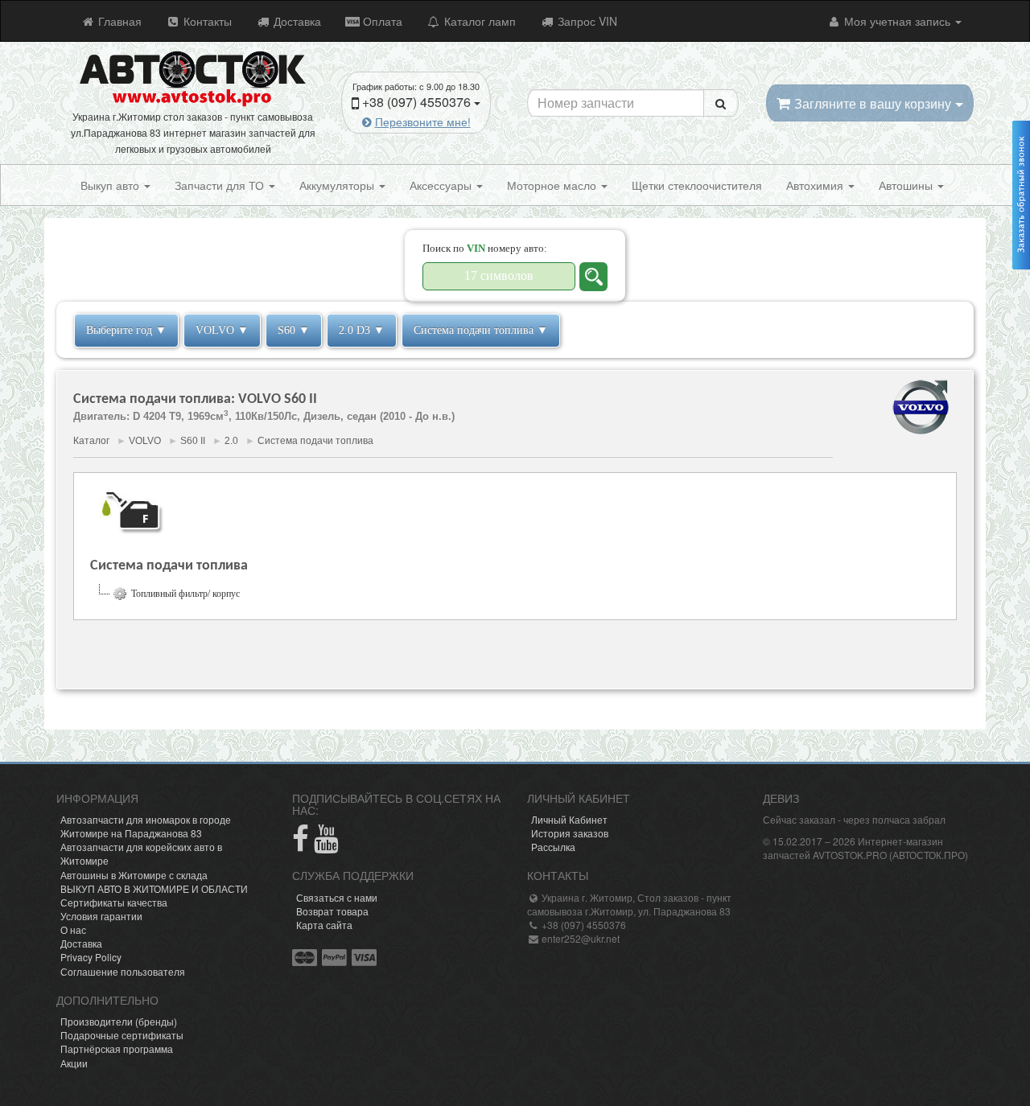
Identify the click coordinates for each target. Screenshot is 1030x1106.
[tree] (515, 593)
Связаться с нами (336, 897)
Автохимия (816, 185)
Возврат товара (332, 911)
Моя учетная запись (897, 21)
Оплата (381, 21)
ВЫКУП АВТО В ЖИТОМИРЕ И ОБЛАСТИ (154, 888)
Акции (74, 1063)
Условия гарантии (101, 916)
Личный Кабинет (569, 819)
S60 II (192, 440)
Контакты (206, 21)
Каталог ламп (478, 21)
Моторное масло (553, 185)
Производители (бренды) (118, 1021)
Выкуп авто (111, 185)
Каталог (91, 440)
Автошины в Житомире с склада (134, 875)
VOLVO (145, 440)
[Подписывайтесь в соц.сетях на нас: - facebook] (300, 845)
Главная (118, 21)
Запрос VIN (585, 21)
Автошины (907, 185)
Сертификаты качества (113, 902)
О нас (73, 929)
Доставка (295, 21)
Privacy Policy (91, 957)
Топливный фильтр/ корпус (185, 593)
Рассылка (553, 846)
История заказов (569, 833)
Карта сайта (324, 924)
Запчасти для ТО (221, 185)
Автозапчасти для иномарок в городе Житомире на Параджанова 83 (145, 826)
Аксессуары (442, 185)
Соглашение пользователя (122, 971)
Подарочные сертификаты (121, 1035)
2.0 (231, 440)
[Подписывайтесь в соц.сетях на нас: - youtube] (326, 845)
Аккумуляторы (338, 185)
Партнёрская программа (116, 1048)
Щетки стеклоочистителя (697, 185)
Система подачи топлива (315, 440)
